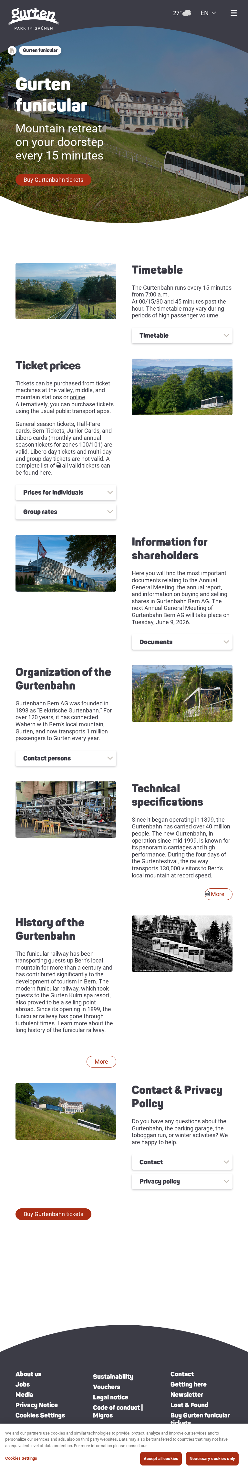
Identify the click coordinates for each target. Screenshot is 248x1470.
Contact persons (47, 758)
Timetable (154, 335)
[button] (53, 180)
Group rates (40, 512)
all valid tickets (80, 465)
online (77, 397)
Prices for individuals (53, 492)
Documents (156, 642)
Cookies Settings (40, 1415)
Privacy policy (160, 1181)
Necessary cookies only (212, 1458)
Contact (151, 1162)
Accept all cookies (161, 1458)
